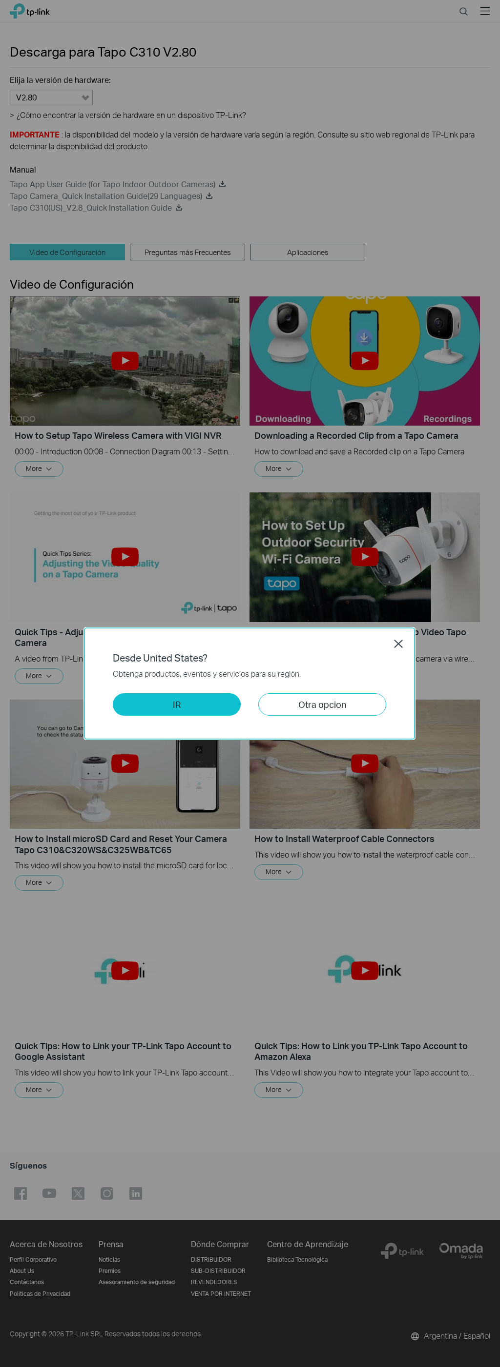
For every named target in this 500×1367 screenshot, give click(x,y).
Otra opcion (322, 704)
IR (177, 704)
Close (398, 643)
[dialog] (250, 683)
